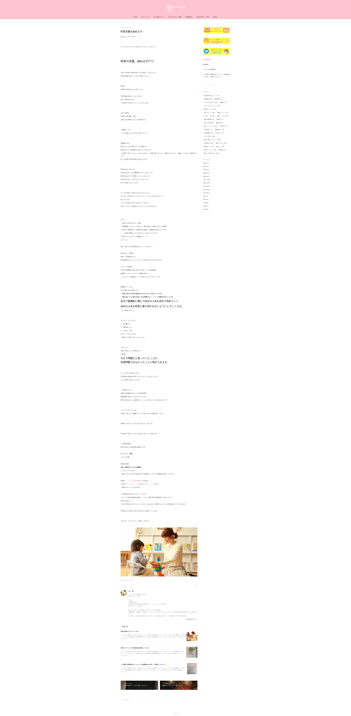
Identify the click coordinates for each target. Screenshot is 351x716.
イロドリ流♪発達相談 (134, 480)
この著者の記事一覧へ (190, 619)
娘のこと (220, 146)
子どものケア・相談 (175, 17)
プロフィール (145, 17)
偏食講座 (205, 64)
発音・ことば (222, 116)
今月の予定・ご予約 (202, 17)
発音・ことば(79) (130, 580)
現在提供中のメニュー (212, 95)
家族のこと (208, 146)
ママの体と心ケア (159, 17)
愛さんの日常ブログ (211, 153)
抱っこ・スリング (210, 126)
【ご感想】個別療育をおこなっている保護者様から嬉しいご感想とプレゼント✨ (144, 664)
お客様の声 (208, 143)
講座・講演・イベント (212, 139)
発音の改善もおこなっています (130, 631)
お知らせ (219, 133)
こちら (131, 501)
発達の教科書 (209, 119)
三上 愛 (130, 591)
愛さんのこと (221, 143)
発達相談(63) (123, 580)
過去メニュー (209, 112)
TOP (135, 17)
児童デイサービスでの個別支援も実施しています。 (135, 648)
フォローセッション (131, 484)
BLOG (215, 17)
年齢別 (220, 119)
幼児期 (223, 126)
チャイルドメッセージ (212, 106)
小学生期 (208, 129)
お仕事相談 (208, 133)
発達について (222, 112)
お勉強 (222, 150)
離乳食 (219, 123)
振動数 (223, 102)
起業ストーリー (210, 150)
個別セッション (210, 109)
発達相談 (208, 99)
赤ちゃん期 (208, 123)
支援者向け (189, 17)
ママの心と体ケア (210, 102)
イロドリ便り (209, 136)
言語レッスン (148, 484)
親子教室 (219, 99)
